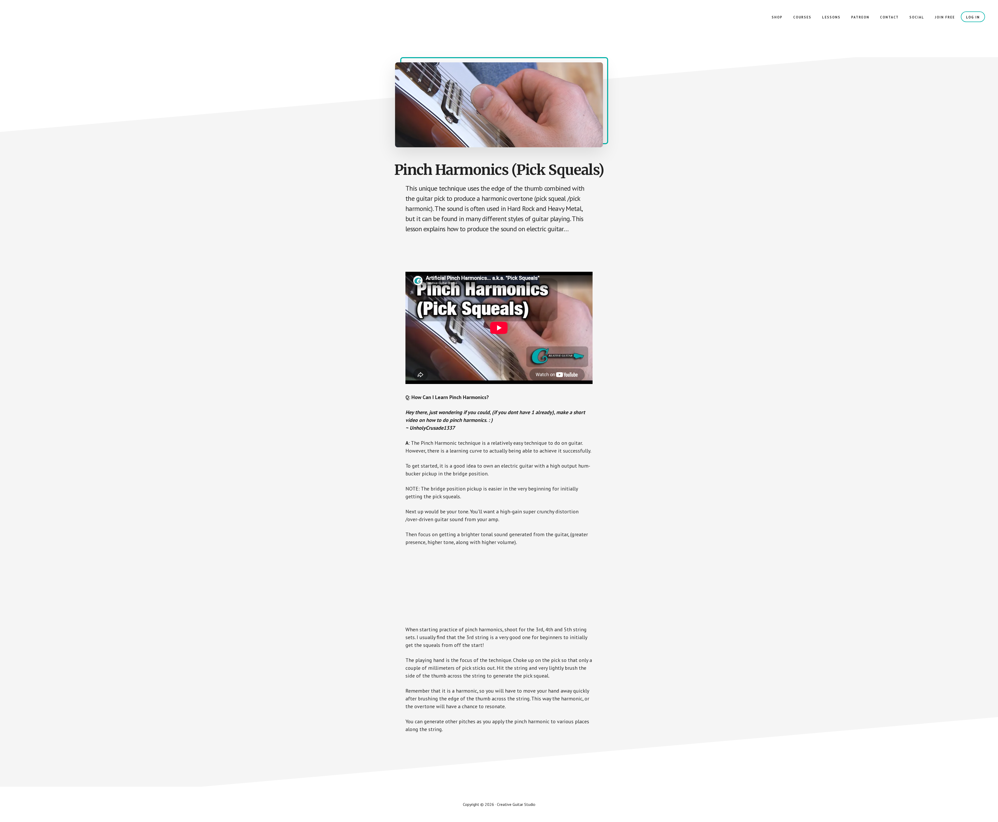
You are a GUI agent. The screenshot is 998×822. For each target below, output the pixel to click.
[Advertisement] (500, 252)
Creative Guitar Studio (52, 20)
